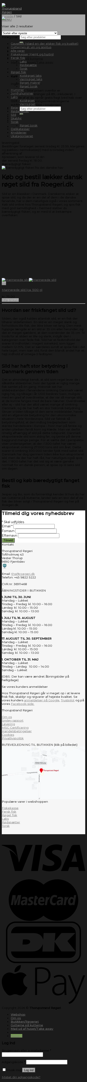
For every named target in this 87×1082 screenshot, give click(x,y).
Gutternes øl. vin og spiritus (31, 47)
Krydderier (19, 132)
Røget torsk (28, 86)
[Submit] (21, 114)
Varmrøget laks (31, 79)
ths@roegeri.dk (23, 574)
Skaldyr (16, 118)
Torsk (23, 68)
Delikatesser (20, 129)
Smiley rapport (12, 720)
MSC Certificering (15, 727)
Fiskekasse (10, 808)
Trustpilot (68, 700)
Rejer (15, 107)
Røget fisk (18, 72)
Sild (13, 114)
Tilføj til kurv (10, 300)
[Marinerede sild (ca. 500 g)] (29, 280)
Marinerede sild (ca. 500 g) (22, 290)
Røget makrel (30, 82)
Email (7, 526)
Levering (8, 724)
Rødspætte (28, 65)
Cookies (8, 734)
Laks (23, 61)
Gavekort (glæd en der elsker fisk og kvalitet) (44, 43)
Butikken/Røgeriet (25, 1021)
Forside (7, 16)
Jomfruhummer (22, 93)
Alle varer (18, 50)
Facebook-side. (22, 704)
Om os (7, 717)
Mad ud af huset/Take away (32, 62)
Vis (4, 283)
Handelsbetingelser (17, 731)
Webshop (18, 1014)
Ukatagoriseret (22, 136)
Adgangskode (13, 1062)
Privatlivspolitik (13, 738)
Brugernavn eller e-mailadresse (26, 1050)
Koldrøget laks (30, 75)
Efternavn (10, 536)
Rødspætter (20, 111)
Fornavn (8, 531)
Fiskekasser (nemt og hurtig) (32, 54)
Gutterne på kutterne (27, 58)
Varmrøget (27, 104)
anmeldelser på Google (41, 700)
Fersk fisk (18, 58)
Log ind (28, 1070)
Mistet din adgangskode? (21, 1077)
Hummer (17, 90)
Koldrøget (27, 100)
